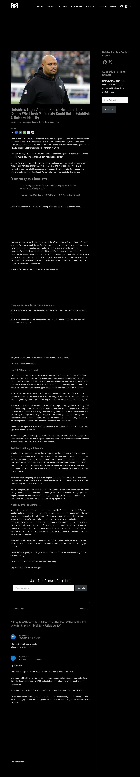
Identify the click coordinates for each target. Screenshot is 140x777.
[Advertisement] (70, 28)
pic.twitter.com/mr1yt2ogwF (32, 188)
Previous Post (17, 609)
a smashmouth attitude (70, 163)
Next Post (84, 609)
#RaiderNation (71, 185)
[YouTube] (121, 6)
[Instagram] (126, 6)
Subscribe (81, 588)
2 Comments (16, 122)
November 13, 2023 (71, 195)
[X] (110, 62)
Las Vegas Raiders (30, 122)
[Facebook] (104, 62)
